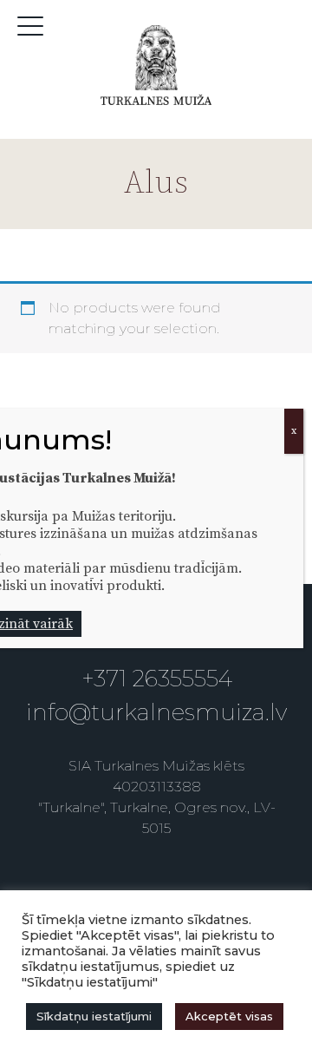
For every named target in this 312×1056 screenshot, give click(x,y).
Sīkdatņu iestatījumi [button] (94, 1016)
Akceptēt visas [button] (229, 1016)
